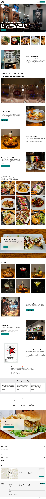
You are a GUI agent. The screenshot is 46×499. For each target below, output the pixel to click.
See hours (37, 476)
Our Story (29, 484)
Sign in (38, 1)
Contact (10, 486)
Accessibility (15, 494)
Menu (13, 1)
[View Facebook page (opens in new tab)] (1, 497)
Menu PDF (16, 1)
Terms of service (11, 494)
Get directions (41, 469)
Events (10, 485)
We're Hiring (20, 485)
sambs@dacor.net (30, 473)
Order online (41, 476)
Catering (20, 1)
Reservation (24, 1)
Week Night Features (30, 1)
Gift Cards (29, 485)
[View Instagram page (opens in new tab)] (2, 497)
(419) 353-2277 (30, 472)
